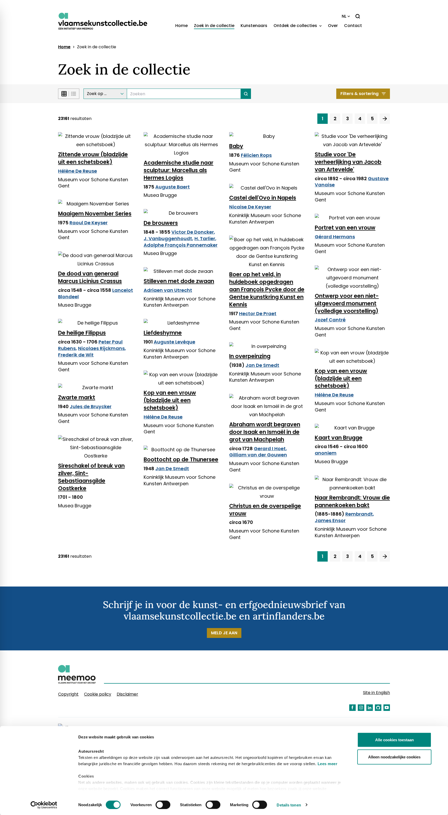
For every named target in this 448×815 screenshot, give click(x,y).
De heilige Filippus (82, 332)
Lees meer (328, 764)
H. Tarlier (204, 238)
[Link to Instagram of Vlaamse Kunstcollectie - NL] (361, 707)
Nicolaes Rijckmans (101, 348)
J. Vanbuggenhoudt (168, 238)
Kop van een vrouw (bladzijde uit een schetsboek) (341, 378)
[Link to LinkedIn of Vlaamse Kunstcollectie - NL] (369, 707)
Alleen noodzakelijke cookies (394, 757)
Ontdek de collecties (296, 26)
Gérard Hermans (335, 236)
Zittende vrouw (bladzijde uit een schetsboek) (93, 158)
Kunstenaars (254, 26)
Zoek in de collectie (214, 26)
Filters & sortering (359, 94)
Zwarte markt (76, 397)
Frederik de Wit (76, 355)
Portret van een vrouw (345, 227)
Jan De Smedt (262, 365)
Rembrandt (359, 514)
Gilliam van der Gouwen (258, 455)
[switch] (163, 804)
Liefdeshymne (163, 332)
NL (344, 16)
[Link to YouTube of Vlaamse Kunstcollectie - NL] (386, 707)
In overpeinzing (249, 356)
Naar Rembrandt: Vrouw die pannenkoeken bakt (352, 501)
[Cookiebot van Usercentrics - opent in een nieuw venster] (44, 805)
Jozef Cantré (330, 319)
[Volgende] (385, 118)
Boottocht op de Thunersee (181, 459)
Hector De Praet (257, 313)
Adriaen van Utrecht (168, 290)
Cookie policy (97, 694)
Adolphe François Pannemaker (181, 245)
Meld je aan (224, 633)
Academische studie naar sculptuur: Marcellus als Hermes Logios (178, 170)
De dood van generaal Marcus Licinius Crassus (90, 277)
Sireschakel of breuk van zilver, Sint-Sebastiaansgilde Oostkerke (91, 477)
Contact (353, 26)
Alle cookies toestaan (394, 740)
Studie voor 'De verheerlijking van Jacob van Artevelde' (348, 162)
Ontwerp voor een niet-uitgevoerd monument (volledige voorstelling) (347, 303)
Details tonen (289, 805)
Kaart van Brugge (338, 437)
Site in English (376, 693)
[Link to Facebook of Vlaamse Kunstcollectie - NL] (352, 707)
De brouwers (161, 223)
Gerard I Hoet (270, 448)
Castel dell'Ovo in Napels (262, 197)
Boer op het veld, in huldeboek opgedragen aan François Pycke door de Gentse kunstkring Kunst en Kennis (266, 289)
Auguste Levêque (174, 342)
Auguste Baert (172, 187)
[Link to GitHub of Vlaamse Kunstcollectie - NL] (378, 707)
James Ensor (330, 520)
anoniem (326, 453)
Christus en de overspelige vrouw (265, 509)
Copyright (68, 694)
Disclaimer (127, 694)
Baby (236, 146)
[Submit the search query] (246, 94)
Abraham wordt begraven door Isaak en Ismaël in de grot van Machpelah (264, 432)
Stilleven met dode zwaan (179, 281)
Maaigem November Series (94, 213)
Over (333, 26)
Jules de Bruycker (90, 406)
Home (181, 26)
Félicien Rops (256, 155)
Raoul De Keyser (88, 222)
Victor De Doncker (192, 232)
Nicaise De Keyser (250, 207)
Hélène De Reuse (77, 171)
